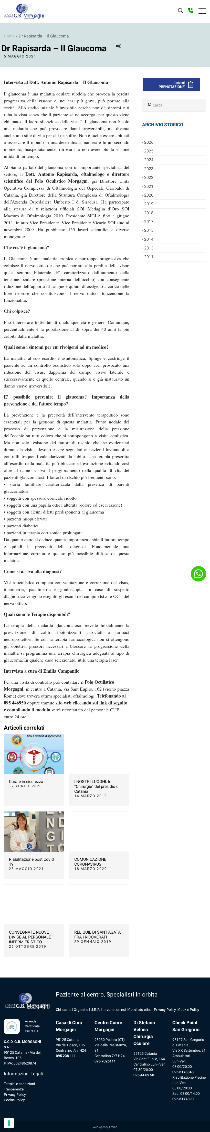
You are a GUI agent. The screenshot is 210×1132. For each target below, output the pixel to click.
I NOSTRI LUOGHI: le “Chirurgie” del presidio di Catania (97, 786)
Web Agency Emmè (105, 1127)
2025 (148, 151)
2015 (148, 230)
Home (9, 36)
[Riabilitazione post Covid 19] (34, 831)
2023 (148, 168)
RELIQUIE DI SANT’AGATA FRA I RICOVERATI (97, 935)
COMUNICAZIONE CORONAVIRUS (90, 862)
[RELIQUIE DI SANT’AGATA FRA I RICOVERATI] (99, 904)
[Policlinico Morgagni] (24, 11)
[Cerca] (149, 105)
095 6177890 (183, 1099)
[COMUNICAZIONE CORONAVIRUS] (99, 831)
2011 (148, 256)
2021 (148, 186)
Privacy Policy (15, 1094)
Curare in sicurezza (26, 781)
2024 (148, 159)
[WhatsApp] (198, 574)
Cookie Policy (14, 1100)
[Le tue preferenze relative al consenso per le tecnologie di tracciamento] (9, 1123)
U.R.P (95, 1010)
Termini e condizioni (19, 1084)
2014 (148, 239)
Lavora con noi (114, 1010)
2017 (148, 221)
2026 (148, 142)
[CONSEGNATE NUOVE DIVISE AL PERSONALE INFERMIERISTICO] (34, 904)
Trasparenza (14, 1089)
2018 (148, 212)
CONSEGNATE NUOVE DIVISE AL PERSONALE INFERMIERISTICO (30, 937)
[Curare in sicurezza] (34, 754)
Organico (81, 1010)
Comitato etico (140, 1010)
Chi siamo (63, 1010)
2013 (148, 248)
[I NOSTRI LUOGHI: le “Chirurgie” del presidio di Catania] (99, 754)
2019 (148, 203)
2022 (148, 177)
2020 (148, 195)
